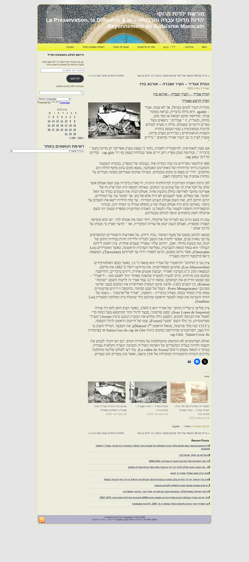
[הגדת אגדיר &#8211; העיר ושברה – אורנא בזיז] (149, 392)
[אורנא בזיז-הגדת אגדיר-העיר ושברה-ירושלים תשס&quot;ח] (108, 392)
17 (66, 125)
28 (49, 129)
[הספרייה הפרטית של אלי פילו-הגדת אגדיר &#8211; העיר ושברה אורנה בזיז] (191, 392)
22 (74, 129)
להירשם (75, 78)
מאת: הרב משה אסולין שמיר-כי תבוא (190, 473)
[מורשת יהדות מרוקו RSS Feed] (42, 520)
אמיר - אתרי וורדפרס (101, 519)
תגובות (70, 47)
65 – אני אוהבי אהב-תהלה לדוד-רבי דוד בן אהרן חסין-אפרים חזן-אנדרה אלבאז (169, 467)
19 (57, 125)
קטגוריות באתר (121, 47)
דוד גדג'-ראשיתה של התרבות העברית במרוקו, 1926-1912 (179, 461)
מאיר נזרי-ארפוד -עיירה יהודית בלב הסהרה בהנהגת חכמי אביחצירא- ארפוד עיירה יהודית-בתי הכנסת (157, 479)
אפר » (72, 137)
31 (66, 134)
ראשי (204, 47)
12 (57, 121)
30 (70, 134)
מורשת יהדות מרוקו (180, 14)
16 (70, 125)
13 (53, 121)
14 (49, 121)
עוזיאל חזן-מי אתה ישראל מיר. (194, 455)
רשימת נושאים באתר (93, 47)
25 (61, 129)
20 (53, 125)
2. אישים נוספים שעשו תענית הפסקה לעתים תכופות (182, 485)
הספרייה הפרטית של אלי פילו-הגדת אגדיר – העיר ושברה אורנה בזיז (192, 410)
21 (49, 125)
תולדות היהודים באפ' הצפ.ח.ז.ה (107, 75)
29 (74, 134)
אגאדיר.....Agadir (181, 426)
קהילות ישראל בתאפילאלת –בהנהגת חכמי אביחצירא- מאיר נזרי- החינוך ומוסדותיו (166, 491)
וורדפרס (139, 519)
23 (70, 129)
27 (53, 129)
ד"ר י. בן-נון (169, 47)
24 (66, 129)
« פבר (80, 137)
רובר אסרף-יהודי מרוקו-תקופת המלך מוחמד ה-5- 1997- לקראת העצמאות (171, 503)
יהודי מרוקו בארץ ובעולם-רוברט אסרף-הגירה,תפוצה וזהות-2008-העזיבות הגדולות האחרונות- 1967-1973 (155, 497)
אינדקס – (188, 47)
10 (66, 121)
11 (61, 121)
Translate (64, 102)
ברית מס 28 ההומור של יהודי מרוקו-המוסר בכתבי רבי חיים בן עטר (172, 75)
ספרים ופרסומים (146, 47)
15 (74, 125)
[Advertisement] (139, 61)
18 (61, 125)
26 (57, 129)
